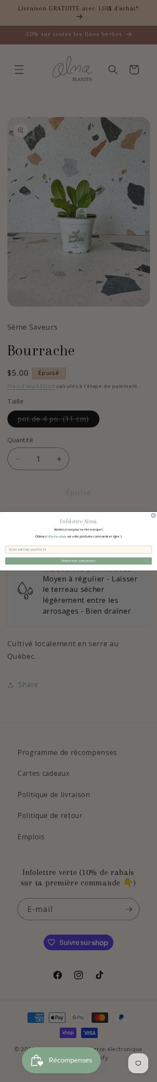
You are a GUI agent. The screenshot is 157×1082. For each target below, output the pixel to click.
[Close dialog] (153, 515)
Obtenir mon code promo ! (78, 561)
